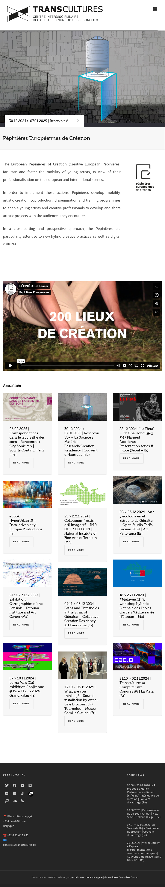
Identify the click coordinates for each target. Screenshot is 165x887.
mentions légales (94, 877)
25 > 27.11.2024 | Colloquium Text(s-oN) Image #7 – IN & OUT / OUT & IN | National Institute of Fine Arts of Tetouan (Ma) (80, 529)
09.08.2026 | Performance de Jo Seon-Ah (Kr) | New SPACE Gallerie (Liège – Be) (143, 813)
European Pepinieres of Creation (39, 164)
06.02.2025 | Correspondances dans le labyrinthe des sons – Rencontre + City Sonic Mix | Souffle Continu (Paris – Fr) (27, 442)
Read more (21, 463)
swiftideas (125, 877)
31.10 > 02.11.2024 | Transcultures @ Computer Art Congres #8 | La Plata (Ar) (137, 687)
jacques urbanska (75, 877)
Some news (135, 775)
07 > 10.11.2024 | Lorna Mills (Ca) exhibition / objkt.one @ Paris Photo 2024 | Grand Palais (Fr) (26, 686)
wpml (135, 877)
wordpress (113, 877)
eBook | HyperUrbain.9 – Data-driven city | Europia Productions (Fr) (25, 524)
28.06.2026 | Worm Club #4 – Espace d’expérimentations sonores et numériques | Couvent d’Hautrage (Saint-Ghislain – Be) (144, 851)
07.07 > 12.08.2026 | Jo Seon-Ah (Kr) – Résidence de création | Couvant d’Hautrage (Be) (143, 830)
